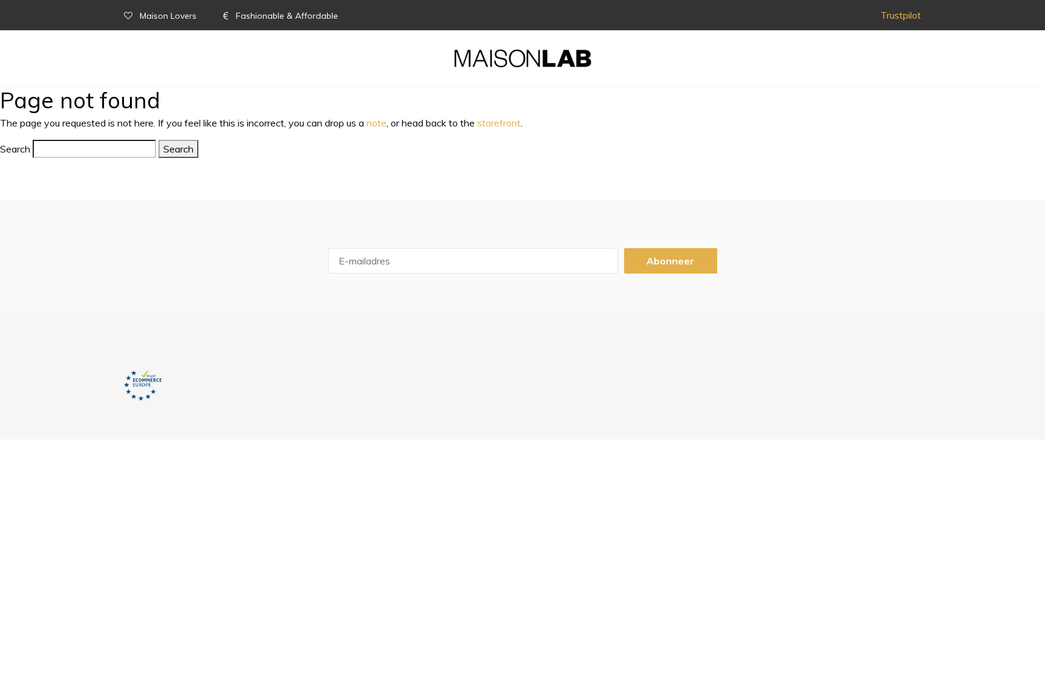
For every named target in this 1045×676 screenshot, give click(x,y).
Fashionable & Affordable (285, 15)
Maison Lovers (168, 15)
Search (15, 149)
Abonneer (670, 261)
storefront (499, 123)
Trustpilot (901, 15)
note (376, 123)
